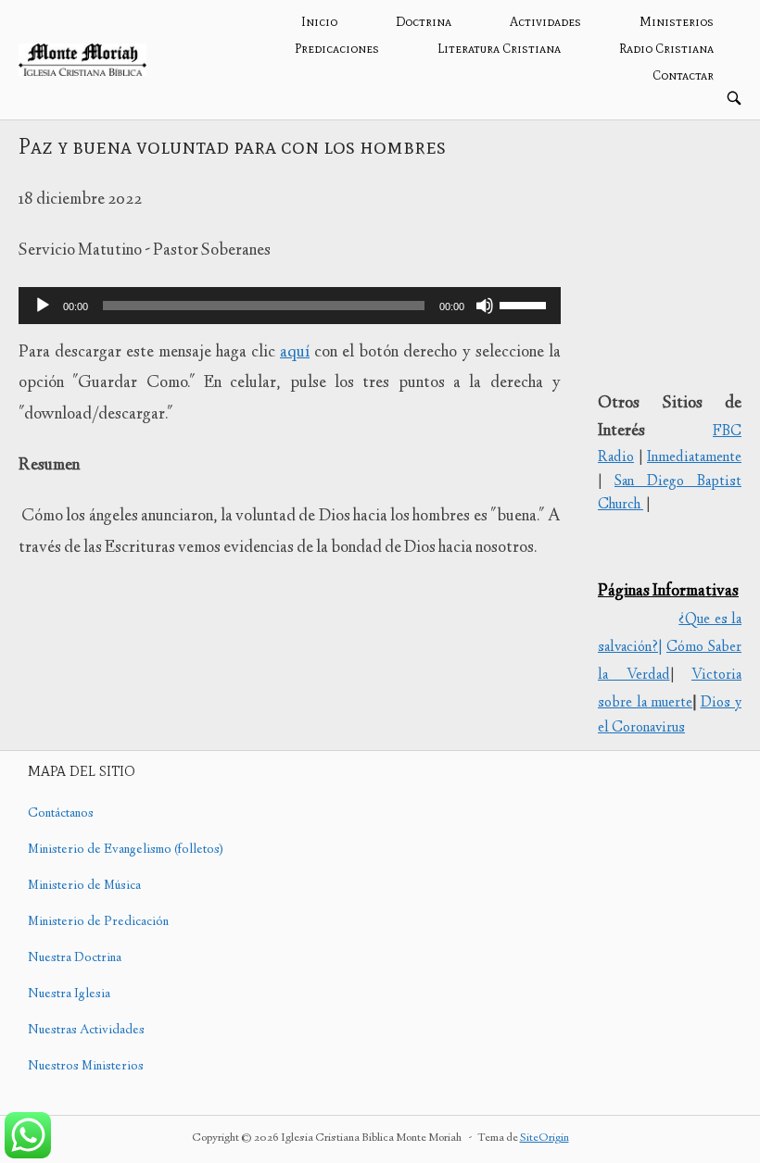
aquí (295, 353)
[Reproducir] (42, 305)
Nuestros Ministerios (86, 1066)
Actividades (545, 22)
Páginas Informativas (668, 592)
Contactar (683, 75)
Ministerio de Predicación (98, 922)
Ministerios (677, 22)
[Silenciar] (484, 305)
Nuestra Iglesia (69, 994)
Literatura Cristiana (499, 48)
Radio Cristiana (666, 48)
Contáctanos (61, 814)
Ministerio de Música (84, 886)
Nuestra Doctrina (74, 958)
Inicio (319, 22)
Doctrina (423, 22)
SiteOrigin (544, 1138)
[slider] (525, 303)
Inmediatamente (694, 458)
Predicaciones (337, 48)
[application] (290, 305)
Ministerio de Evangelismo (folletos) (125, 850)
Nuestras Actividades (86, 1030)
